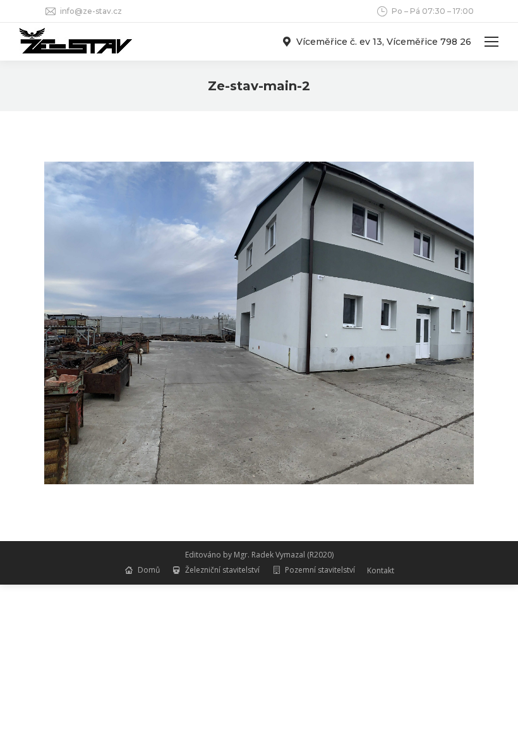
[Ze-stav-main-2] (259, 323)
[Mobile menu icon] (491, 41)
